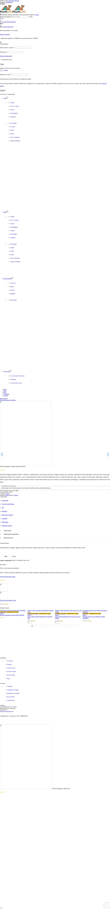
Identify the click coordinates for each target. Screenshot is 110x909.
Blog (4, 392)
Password (3, 52)
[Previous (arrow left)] (0, 908)
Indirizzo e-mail (6, 74)
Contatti (5, 395)
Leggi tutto (3, 612)
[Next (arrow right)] (2, 908)
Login (2, 64)
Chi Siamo (6, 394)
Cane (4, 98)
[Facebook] (1, 4)
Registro (3, 90)
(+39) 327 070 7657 (13, 0)
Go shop (36, 14)
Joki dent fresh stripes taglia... (8, 576)
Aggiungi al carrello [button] (33, 613)
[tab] (7, 530)
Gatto (4, 212)
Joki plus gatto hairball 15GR (8, 600)
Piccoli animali (7, 278)
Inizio (5, 389)
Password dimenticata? (6, 56)
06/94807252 (9, 2)
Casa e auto (6, 371)
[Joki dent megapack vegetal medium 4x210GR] (26, 788)
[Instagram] (2, 4)
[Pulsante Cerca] (31, 17)
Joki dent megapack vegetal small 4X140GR (12, 615)
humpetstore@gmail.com (7, 711)
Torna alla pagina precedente (8, 400)
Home (1, 398)
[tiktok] (4, 4)
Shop (4, 391)
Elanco (5, 398)
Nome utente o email (7, 47)
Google (6, 70)
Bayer (7, 495)
